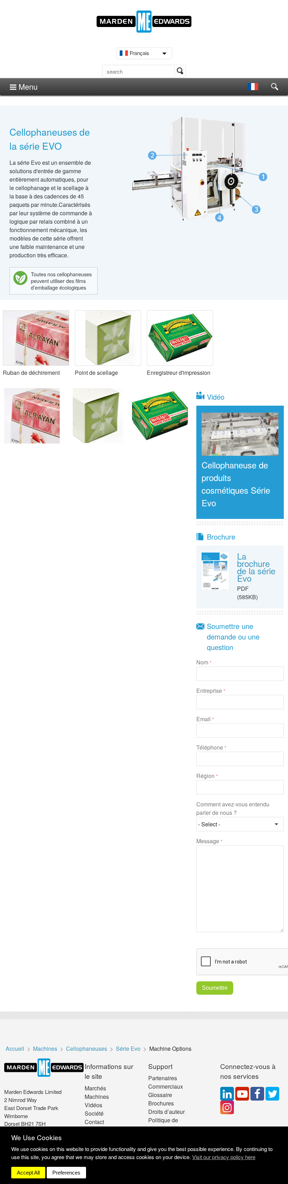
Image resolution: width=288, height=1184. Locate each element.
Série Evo (128, 1048)
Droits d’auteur (166, 1112)
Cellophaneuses (86, 1048)
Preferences (66, 1173)
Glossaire (160, 1095)
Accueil (15, 1048)
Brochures (161, 1103)
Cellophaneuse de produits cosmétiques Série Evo (236, 484)
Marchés (95, 1088)
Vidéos (93, 1105)
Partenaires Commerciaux (165, 1082)
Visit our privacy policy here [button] (223, 1157)
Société (94, 1113)
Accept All (28, 1173)
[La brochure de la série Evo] (215, 571)
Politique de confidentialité (165, 1124)
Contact (94, 1122)
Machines (45, 1048)
